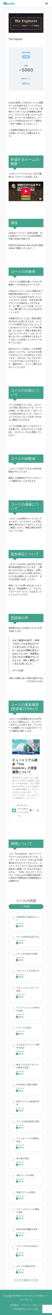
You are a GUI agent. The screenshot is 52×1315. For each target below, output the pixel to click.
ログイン (26, 83)
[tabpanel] (26, 493)
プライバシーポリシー (31, 1305)
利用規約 (14, 1305)
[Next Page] (37, 1280)
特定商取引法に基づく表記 (26, 1309)
